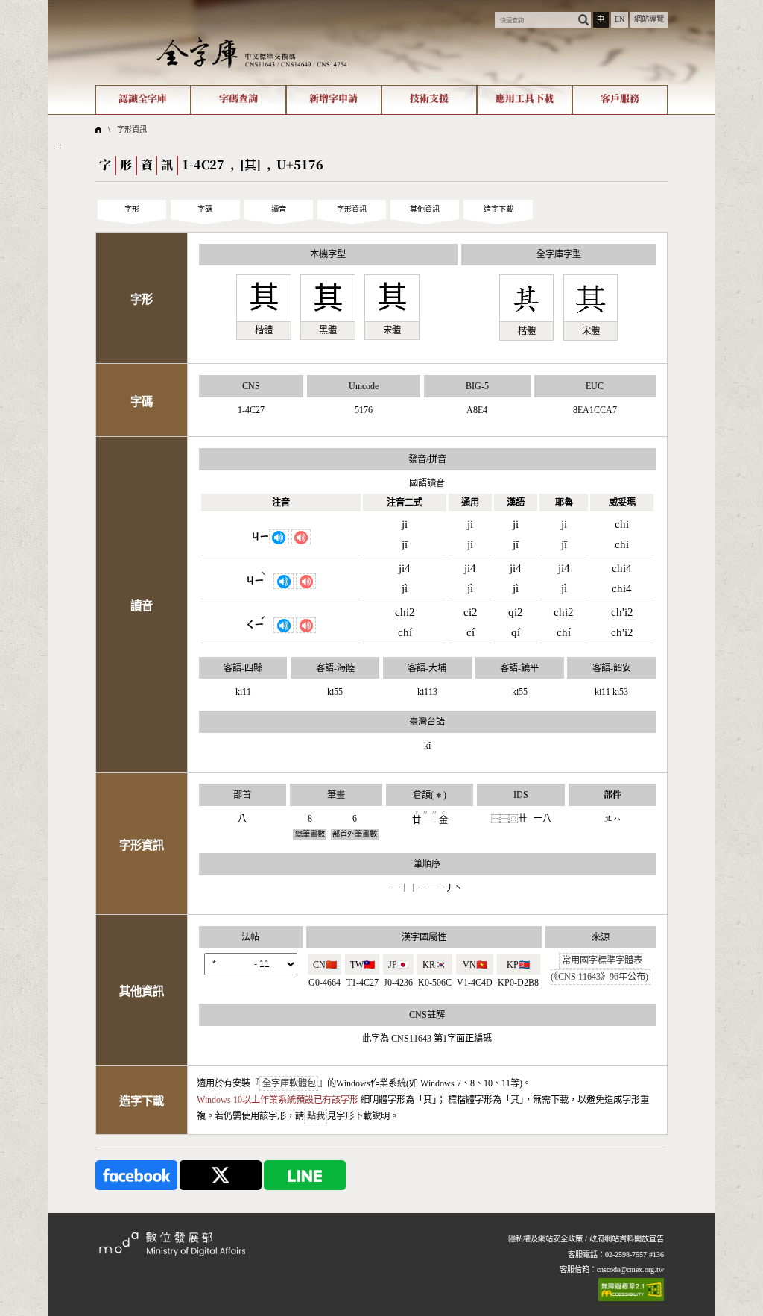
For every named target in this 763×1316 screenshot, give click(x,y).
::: (51, 4)
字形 (131, 209)
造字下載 (498, 209)
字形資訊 (132, 129)
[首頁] (251, 52)
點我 (316, 1116)
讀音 (278, 209)
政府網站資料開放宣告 (626, 1239)
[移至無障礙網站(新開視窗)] (631, 1289)
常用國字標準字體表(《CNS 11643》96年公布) (599, 969)
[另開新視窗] (136, 1174)
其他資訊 (425, 209)
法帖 (250, 937)
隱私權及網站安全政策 (545, 1239)
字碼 (204, 209)
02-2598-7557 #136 (634, 1254)
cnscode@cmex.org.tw (630, 1269)
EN (619, 19)
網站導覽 (649, 19)
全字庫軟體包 (289, 1083)
